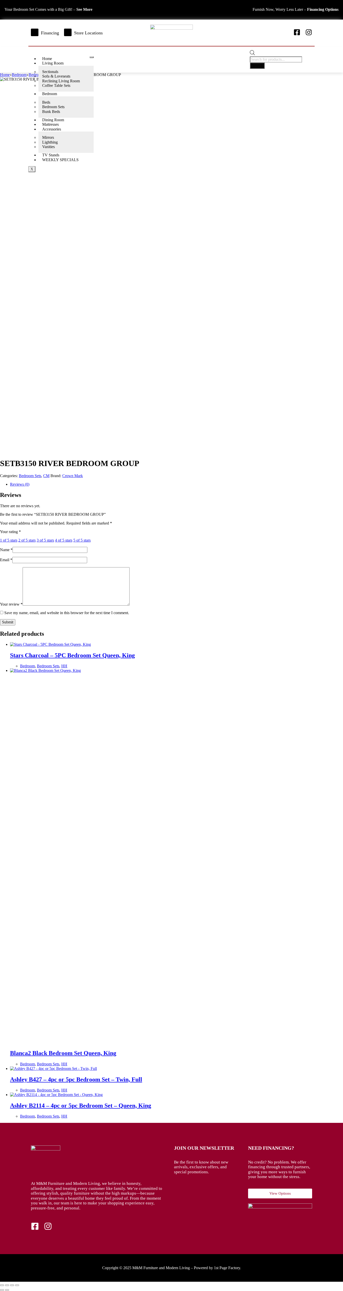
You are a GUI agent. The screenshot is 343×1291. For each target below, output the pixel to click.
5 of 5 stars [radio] (82, 540)
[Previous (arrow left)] (2, 1290)
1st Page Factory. (227, 1268)
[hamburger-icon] (92, 57)
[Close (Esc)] (17, 1285)
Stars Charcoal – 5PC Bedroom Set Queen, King (72, 655)
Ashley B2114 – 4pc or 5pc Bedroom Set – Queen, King (80, 1105)
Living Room (53, 63)
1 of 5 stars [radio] (8, 540)
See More (84, 9)
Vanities (48, 147)
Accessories (51, 129)
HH (64, 666)
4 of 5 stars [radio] (63, 540)
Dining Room (53, 120)
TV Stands (50, 155)
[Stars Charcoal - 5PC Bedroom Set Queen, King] (50, 644)
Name (6, 550)
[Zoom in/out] (2, 1285)
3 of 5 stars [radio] (45, 540)
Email (6, 560)
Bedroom (49, 94)
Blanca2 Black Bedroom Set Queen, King (63, 1053)
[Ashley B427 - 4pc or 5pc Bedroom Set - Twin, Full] (53, 1068)
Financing (50, 32)
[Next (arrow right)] (7, 1290)
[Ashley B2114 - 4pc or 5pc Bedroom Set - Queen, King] (56, 1094)
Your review (11, 604)
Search (257, 65)
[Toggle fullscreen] (7, 1285)
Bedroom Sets (30, 476)
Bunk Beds (51, 111)
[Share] (12, 1285)
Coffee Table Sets (56, 85)
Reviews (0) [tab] (19, 484)
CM (46, 476)
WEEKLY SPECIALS (60, 160)
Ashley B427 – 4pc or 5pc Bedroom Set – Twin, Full (76, 1079)
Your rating (10, 532)
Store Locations (88, 32)
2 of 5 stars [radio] (27, 540)
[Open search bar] (252, 54)
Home (47, 58)
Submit (7, 622)
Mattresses (50, 124)
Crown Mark (72, 476)
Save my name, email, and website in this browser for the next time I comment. (66, 613)
